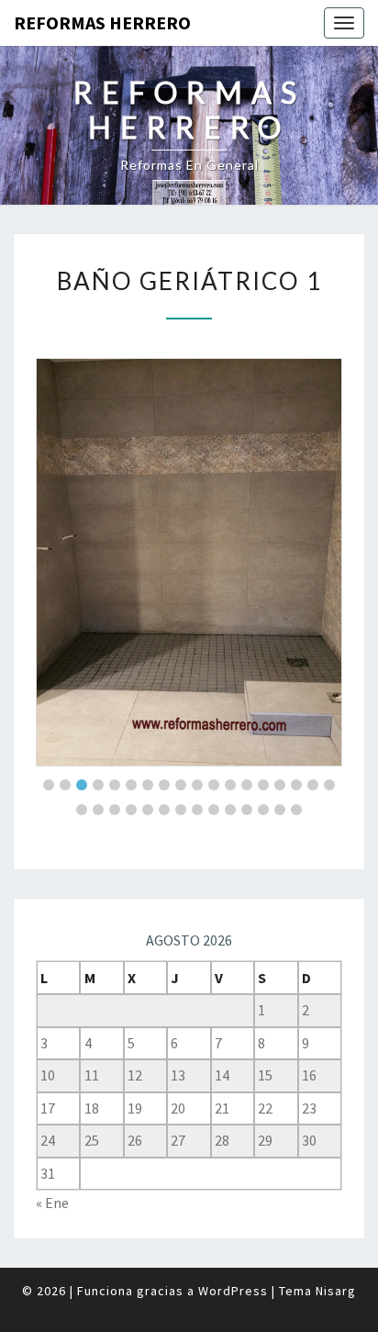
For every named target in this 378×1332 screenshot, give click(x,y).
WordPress (233, 1290)
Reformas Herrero (102, 22)
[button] (48, 784)
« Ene (52, 1202)
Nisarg (336, 1290)
